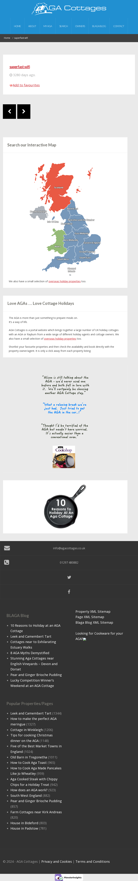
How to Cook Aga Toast (28, 762)
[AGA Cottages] (69, 9)
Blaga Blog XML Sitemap (94, 622)
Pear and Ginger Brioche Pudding (36, 675)
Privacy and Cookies (56, 861)
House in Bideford (24, 823)
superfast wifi (20, 67)
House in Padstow (24, 828)
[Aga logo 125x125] (64, 456)
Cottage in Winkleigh (26, 730)
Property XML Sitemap (93, 611)
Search (63, 26)
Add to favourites (26, 85)
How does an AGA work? (28, 790)
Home (17, 26)
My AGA (47, 26)
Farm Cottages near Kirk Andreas (36, 812)
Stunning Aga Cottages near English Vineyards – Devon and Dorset (34, 663)
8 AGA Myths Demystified (29, 653)
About (32, 26)
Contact (118, 26)
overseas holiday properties (65, 281)
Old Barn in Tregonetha (28, 757)
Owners (80, 26)
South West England (26, 795)
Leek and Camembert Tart (30, 636)
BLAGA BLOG (99, 26)
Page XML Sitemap (89, 617)
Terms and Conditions (92, 861)
